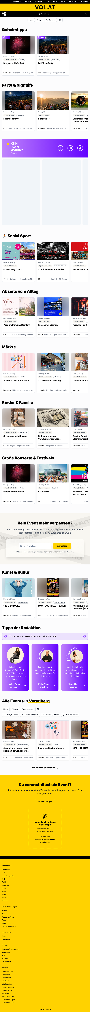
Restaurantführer (8, 917)
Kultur (4, 891)
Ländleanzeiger (7, 971)
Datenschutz (6, 962)
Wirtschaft (5, 885)
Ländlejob (5, 981)
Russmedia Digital (8, 1000)
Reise (4, 920)
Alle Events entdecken (43, 767)
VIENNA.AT (6, 993)
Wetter (4, 911)
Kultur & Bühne (72, 715)
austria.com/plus (8, 996)
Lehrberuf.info (7, 990)
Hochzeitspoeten (8, 987)
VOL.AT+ (5, 873)
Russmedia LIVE (8, 1003)
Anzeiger (72, 2)
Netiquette (5, 958)
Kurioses (5, 898)
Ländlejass (6, 939)
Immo (55, 2)
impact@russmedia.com (45, 839)
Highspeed (17, 2)
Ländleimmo (6, 978)
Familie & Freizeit (31, 715)
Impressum (6, 952)
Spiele (4, 936)
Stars (4, 895)
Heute (31, 20)
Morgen (39, 20)
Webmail (28, 2)
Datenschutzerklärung (54, 552)
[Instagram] (70, 148)
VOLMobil (39, 2)
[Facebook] (60, 148)
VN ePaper (84, 2)
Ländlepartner (7, 984)
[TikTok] (80, 148)
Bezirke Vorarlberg (9, 926)
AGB (3, 955)
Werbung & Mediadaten (10, 949)
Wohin (4, 923)
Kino (3, 914)
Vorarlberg (6, 870)
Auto (63, 2)
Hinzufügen (46, 801)
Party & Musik (12, 715)
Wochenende (50, 20)
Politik (4, 882)
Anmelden (62, 546)
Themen (5, 901)
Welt (3, 879)
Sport (4, 888)
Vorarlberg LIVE (8, 876)
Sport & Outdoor (52, 715)
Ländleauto (6, 975)
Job (48, 2)
